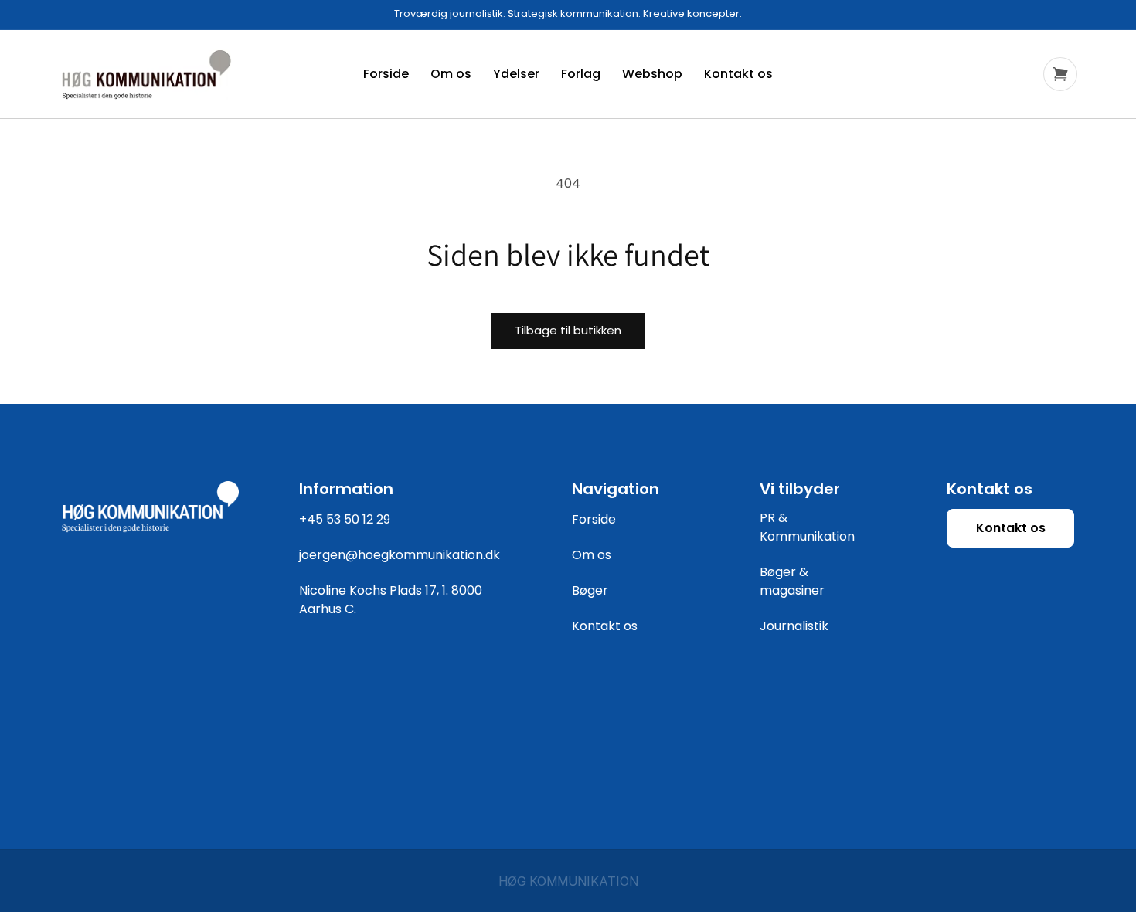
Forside (594, 519)
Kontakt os (605, 626)
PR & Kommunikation (807, 527)
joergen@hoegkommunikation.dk (399, 555)
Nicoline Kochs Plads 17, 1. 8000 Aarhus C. (390, 599)
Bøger (590, 590)
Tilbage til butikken (568, 330)
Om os (591, 555)
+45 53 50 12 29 (344, 519)
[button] (1060, 74)
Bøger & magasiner (792, 581)
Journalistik (794, 626)
